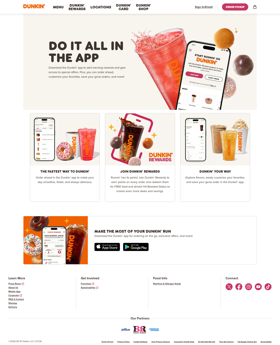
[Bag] (255, 7)
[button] (34, 6)
